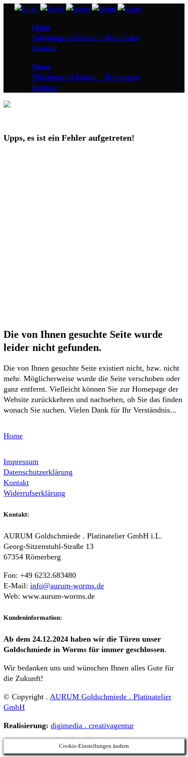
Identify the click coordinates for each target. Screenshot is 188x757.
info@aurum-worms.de (67, 585)
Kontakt (16, 482)
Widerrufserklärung (34, 493)
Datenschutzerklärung (38, 472)
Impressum (20, 461)
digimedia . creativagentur (92, 725)
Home (13, 435)
